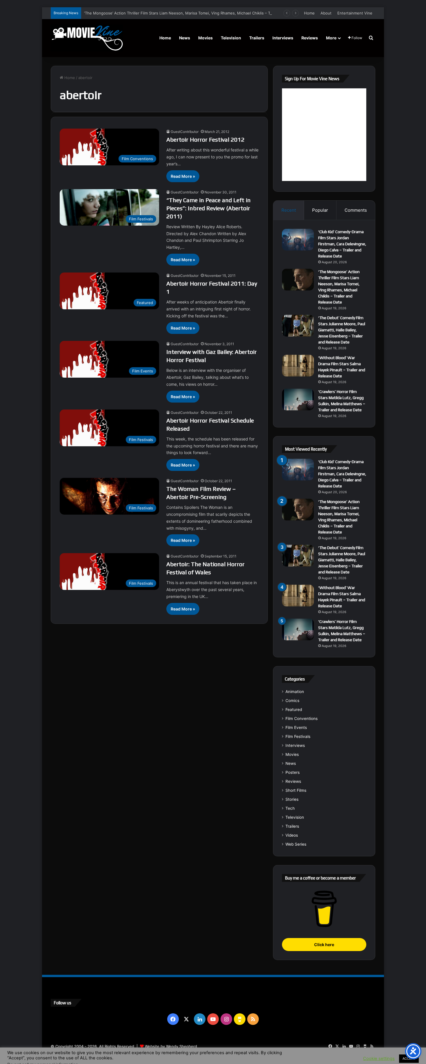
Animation (294, 691)
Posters (292, 772)
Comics (292, 700)
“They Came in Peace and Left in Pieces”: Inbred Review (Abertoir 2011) (208, 208)
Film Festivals (297, 736)
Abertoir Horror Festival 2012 (205, 139)
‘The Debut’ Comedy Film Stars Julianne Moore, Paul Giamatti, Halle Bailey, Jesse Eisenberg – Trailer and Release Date (341, 329)
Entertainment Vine (354, 13)
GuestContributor (185, 131)
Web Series (295, 844)
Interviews (282, 37)
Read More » (183, 176)
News (184, 37)
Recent (288, 210)
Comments (356, 210)
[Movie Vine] (87, 38)
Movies (205, 37)
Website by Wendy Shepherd (171, 1046)
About (326, 13)
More (331, 37)
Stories (291, 799)
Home (309, 13)
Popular (320, 210)
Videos (291, 835)
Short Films (295, 790)
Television (231, 37)
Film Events (296, 727)
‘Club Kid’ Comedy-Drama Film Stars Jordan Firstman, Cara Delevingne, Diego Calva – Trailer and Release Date (342, 243)
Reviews (309, 37)
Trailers (256, 37)
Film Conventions (301, 718)
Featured (293, 709)
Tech (290, 808)
